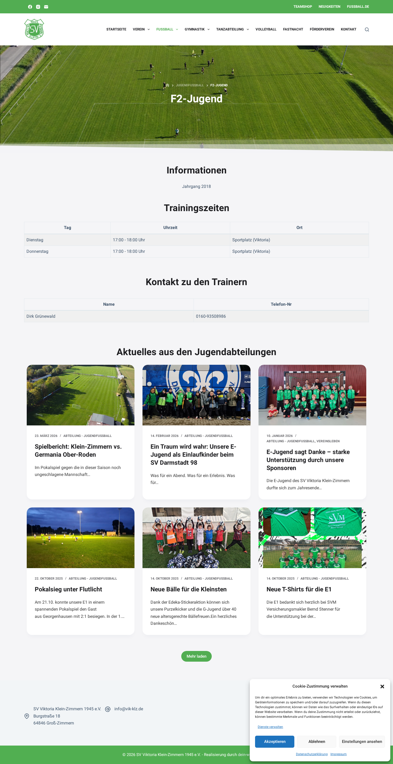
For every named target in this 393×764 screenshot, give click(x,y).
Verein (139, 29)
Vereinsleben (328, 441)
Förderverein (322, 29)
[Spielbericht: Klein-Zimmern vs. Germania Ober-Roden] (80, 395)
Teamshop (303, 7)
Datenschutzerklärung (312, 754)
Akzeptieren (275, 741)
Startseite (116, 29)
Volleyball (266, 29)
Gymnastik (195, 29)
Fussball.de (358, 7)
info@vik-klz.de (128, 708)
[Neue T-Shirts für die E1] (312, 537)
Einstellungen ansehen (362, 741)
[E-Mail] (46, 7)
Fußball (164, 29)
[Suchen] (367, 30)
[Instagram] (38, 7)
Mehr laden (196, 656)
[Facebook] (30, 7)
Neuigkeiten (329, 7)
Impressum (338, 754)
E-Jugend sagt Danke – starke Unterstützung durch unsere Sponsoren (308, 460)
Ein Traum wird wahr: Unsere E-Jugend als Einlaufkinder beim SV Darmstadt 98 (193, 454)
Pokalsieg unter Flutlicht (68, 589)
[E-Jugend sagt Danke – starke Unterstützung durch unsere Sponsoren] (312, 395)
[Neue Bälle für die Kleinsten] (196, 537)
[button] (382, 686)
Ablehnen (317, 741)
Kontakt (348, 29)
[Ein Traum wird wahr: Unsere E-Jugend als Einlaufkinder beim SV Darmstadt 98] (196, 395)
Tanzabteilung (230, 29)
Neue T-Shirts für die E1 (299, 589)
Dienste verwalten (270, 727)
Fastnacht (293, 29)
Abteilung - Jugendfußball (87, 436)
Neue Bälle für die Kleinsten (189, 589)
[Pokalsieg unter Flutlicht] (80, 537)
